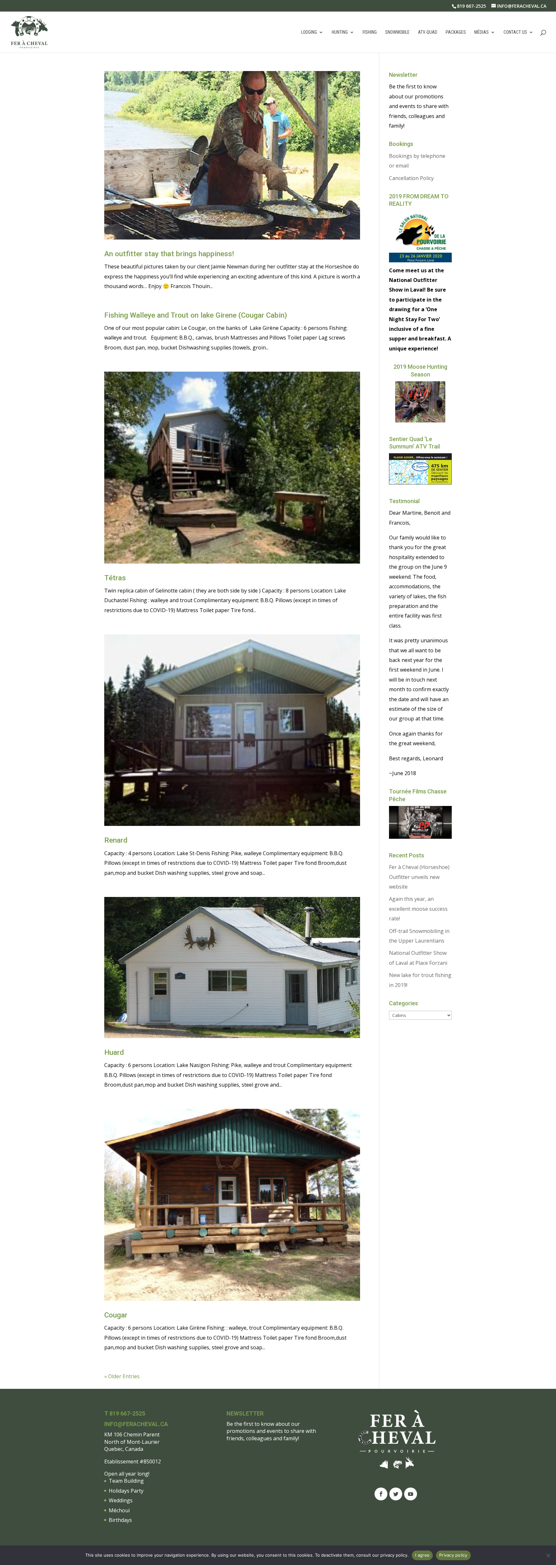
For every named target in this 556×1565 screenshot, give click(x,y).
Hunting (340, 32)
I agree (422, 1555)
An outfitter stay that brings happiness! (169, 253)
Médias (481, 32)
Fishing (370, 32)
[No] (548, 1555)
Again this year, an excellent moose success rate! (418, 908)
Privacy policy (453, 1555)
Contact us (515, 32)
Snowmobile (397, 32)
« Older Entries (122, 1376)
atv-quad (427, 32)
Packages (456, 32)
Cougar (115, 1315)
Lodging (309, 32)
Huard (114, 1052)
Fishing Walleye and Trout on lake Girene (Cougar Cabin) (195, 315)
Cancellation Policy (411, 178)
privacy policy (393, 1555)
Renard (115, 840)
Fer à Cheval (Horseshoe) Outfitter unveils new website (419, 877)
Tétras (115, 578)
